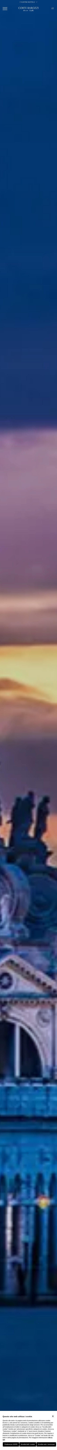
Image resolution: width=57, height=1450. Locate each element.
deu (52, 25)
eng (52, 14)
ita (52, 18)
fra (52, 21)
